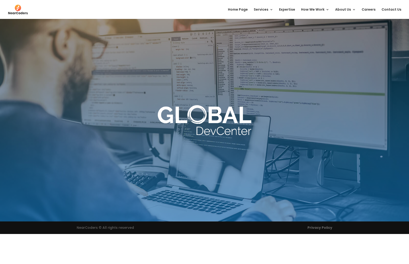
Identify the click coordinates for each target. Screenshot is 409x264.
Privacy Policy (319, 227)
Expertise (287, 10)
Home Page (238, 10)
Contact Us (391, 10)
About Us (343, 10)
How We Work (313, 10)
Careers (369, 10)
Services (261, 10)
